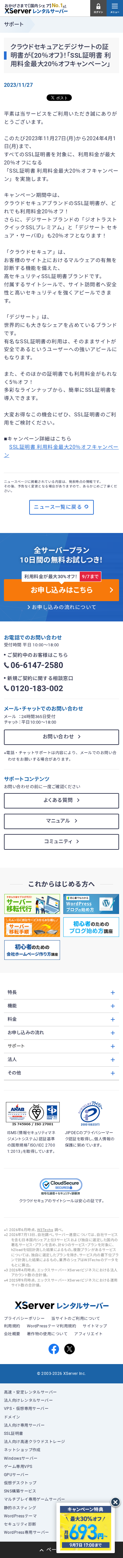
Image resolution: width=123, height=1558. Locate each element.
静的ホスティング (20, 1508)
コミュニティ (58, 842)
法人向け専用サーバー (24, 1425)
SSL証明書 (13, 1433)
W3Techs (45, 1230)
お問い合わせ (58, 737)
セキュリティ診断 (20, 1524)
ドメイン (12, 1417)
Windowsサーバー (21, 1458)
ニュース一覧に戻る (58, 507)
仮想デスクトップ (20, 1483)
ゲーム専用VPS (18, 1466)
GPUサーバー (16, 1474)
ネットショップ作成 (22, 1450)
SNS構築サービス (20, 1491)
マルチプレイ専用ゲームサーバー (34, 1499)
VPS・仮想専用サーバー (26, 1408)
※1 (65, 6)
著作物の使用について (47, 1334)
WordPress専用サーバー (26, 1532)
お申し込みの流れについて (64, 607)
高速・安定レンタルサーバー (30, 1392)
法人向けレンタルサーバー (28, 1400)
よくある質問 (58, 800)
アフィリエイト (88, 1334)
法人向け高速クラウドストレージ (34, 1441)
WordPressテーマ (20, 1516)
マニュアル (58, 821)
